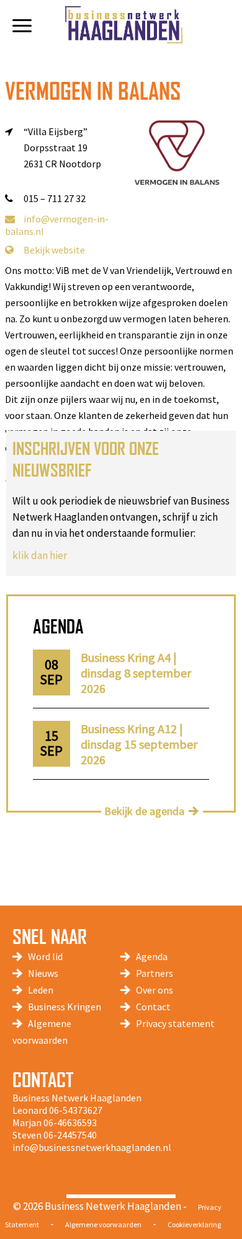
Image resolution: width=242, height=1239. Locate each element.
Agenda (152, 956)
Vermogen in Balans (93, 91)
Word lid (45, 956)
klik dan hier (39, 555)
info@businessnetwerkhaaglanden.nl (91, 1147)
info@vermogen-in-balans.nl (57, 225)
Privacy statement (175, 1023)
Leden (40, 990)
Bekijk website (54, 250)
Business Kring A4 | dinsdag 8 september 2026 (136, 673)
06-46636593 (70, 1122)
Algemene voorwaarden (103, 1224)
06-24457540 (70, 1135)
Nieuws (43, 973)
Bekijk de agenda (144, 811)
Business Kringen (64, 1006)
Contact (153, 1006)
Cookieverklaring (194, 1224)
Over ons (154, 990)
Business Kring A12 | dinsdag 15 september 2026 (139, 744)
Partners (154, 973)
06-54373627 (75, 1110)
